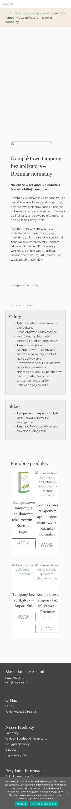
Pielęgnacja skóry (17, 744)
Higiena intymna (16, 755)
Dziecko (10, 749)
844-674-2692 (14, 678)
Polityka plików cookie (44, 803)
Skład (31, 305)
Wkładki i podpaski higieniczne (26, 738)
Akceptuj (21, 803)
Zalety (16, 305)
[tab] (15, 305)
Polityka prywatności (19, 776)
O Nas (9, 706)
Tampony (37, 13)
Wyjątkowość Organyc (21, 711)
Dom (8, 13)
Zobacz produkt (23, 542)
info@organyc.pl (16, 682)
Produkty (21, 13)
